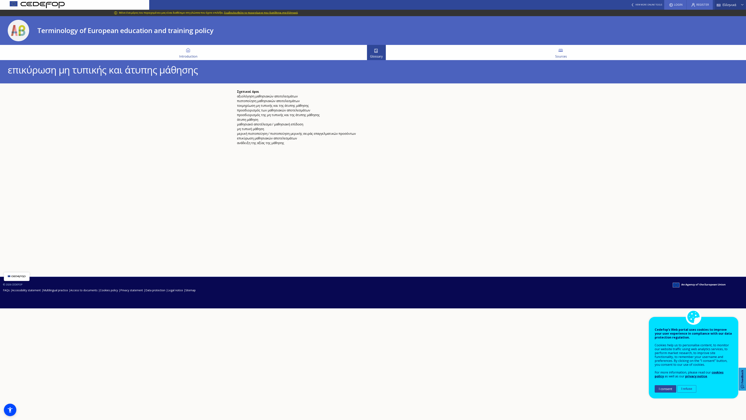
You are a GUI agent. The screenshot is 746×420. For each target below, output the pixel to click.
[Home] (74, 5)
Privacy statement (131, 290)
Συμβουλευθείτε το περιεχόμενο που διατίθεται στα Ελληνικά (261, 12)
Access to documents (84, 290)
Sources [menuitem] (561, 56)
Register (702, 4)
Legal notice (175, 290)
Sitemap (190, 290)
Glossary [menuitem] (376, 56)
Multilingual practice (55, 290)
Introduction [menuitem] (188, 56)
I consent (665, 389)
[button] (10, 410)
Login (678, 4)
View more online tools (648, 4)
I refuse (686, 388)
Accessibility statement (26, 290)
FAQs (6, 290)
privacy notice (696, 376)
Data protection (155, 290)
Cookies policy (109, 290)
